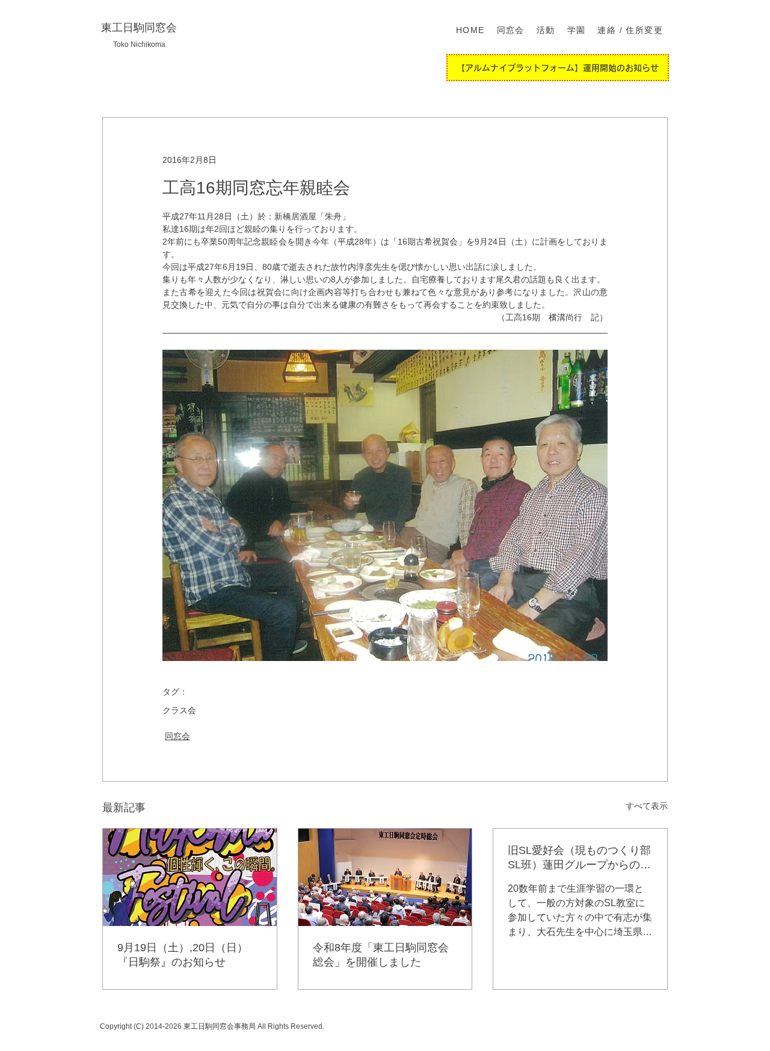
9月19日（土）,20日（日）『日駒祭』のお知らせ (182, 955)
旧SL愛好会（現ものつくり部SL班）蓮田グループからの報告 (579, 858)
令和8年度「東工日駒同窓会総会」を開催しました (381, 955)
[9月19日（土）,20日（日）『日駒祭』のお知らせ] (190, 877)
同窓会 (177, 736)
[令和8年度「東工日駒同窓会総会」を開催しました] (385, 877)
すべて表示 (647, 806)
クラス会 (179, 710)
